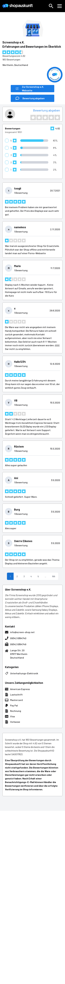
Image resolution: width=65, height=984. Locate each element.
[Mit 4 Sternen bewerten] (51, 117)
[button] (51, 6)
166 (53, 576)
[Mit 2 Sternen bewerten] (39, 117)
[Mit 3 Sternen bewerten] (45, 117)
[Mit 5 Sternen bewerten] (57, 117)
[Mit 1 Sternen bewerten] (33, 117)
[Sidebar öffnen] (59, 6)
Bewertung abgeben (46, 110)
